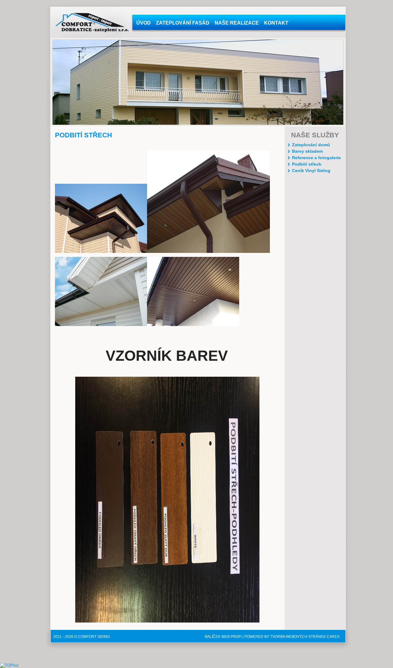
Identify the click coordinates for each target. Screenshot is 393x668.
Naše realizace (237, 23)
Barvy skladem (307, 151)
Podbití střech (306, 164)
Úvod (143, 23)
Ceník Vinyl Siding (311, 170)
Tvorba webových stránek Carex (305, 637)
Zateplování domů (311, 144)
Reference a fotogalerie (316, 157)
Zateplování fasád (182, 23)
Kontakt (276, 23)
